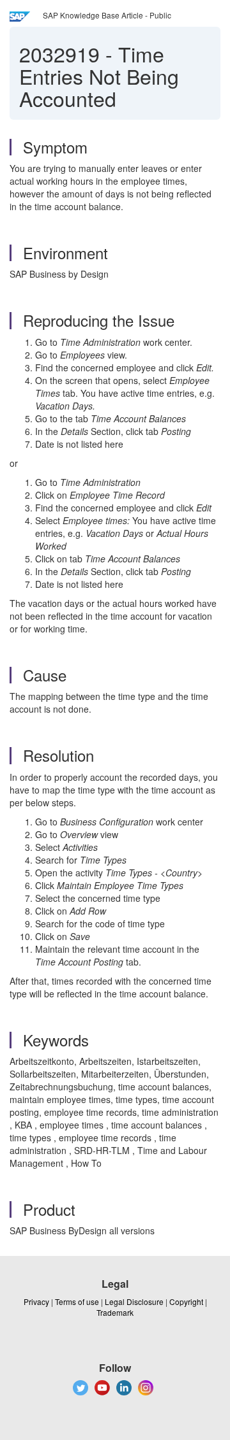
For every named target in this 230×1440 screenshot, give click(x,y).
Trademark (115, 1312)
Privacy (36, 1301)
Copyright (186, 1301)
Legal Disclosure (134, 1301)
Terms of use (77, 1301)
